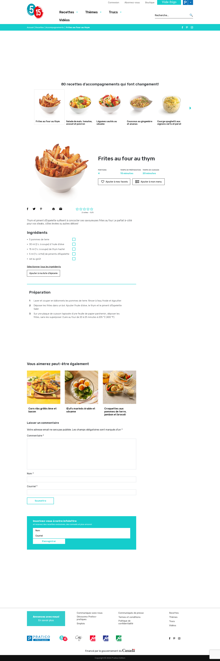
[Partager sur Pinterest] (41, 209)
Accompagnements (55, 27)
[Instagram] (192, 27)
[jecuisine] (93, 638)
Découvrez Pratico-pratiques (87, 618)
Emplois (81, 623)
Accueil (30, 27)
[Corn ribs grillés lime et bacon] (43, 387)
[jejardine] (119, 638)
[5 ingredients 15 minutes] (40, 12)
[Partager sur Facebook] (27, 209)
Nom (30, 473)
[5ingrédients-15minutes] (63, 638)
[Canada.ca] (128, 650)
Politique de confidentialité (125, 622)
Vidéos (64, 20)
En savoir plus (46, 618)
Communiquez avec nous (90, 613)
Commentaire (35, 435)
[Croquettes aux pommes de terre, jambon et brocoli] (119, 387)
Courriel (32, 486)
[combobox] (171, 15)
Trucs (113, 12)
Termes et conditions (129, 617)
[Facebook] (182, 27)
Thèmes (91, 12)
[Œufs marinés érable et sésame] (81, 387)
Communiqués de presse (131, 613)
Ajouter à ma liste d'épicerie (43, 273)
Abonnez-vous (132, 2)
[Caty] (79, 638)
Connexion (113, 2)
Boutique (149, 2)
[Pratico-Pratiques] (39, 638)
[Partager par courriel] (60, 209)
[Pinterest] (187, 27)
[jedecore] (106, 638)
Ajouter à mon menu (151, 181)
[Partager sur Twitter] (34, 209)
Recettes (66, 12)
